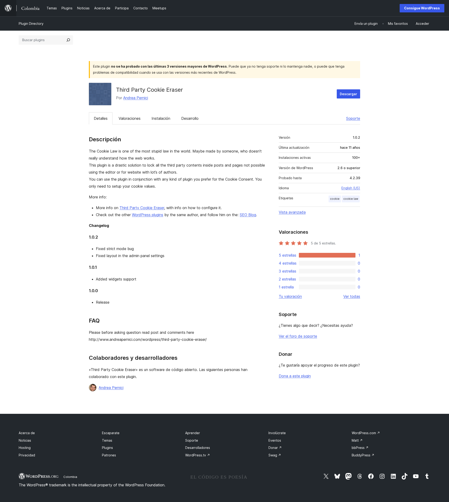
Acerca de (27, 433)
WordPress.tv (197, 455)
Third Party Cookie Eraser (141, 207)
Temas (107, 440)
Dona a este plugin (295, 376)
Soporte (353, 118)
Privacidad (27, 455)
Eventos (274, 440)
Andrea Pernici (135, 97)
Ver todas (351, 296)
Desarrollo (190, 118)
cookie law (350, 198)
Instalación (161, 118)
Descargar (348, 94)
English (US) (350, 188)
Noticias (25, 440)
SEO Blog (248, 214)
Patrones (109, 455)
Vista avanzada (292, 212)
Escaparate (110, 433)
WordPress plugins (147, 214)
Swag (274, 455)
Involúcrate (277, 433)
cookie (335, 198)
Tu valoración (290, 296)
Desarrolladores (197, 448)
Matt (357, 440)
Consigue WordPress (422, 8)
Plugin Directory (31, 23)
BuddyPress (363, 455)
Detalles (101, 118)
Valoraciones (130, 118)
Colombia (70, 477)
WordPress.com (366, 433)
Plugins (107, 448)
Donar (275, 448)
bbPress (360, 448)
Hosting (25, 448)
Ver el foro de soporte (298, 336)
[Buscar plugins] (68, 40)
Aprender (192, 433)
